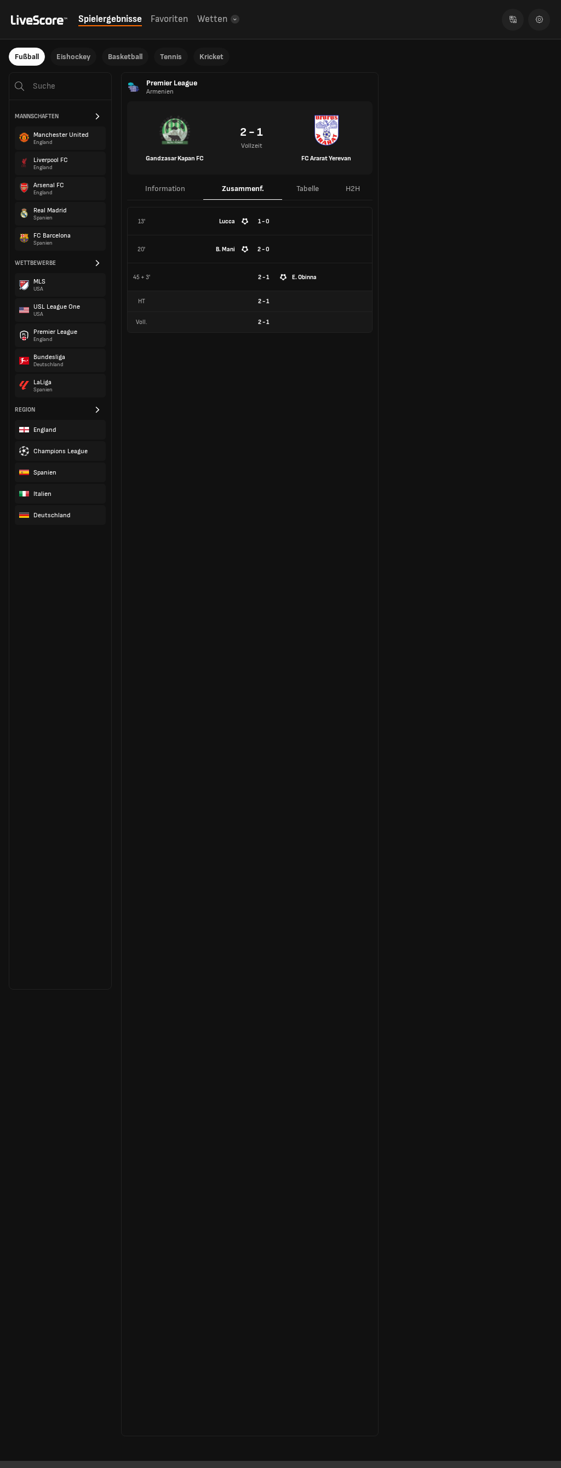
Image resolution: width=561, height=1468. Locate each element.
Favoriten (169, 19)
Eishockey (73, 56)
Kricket (211, 56)
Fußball (27, 56)
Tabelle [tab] (307, 188)
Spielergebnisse (110, 19)
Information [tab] (165, 188)
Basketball (125, 56)
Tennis (171, 56)
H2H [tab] (353, 188)
